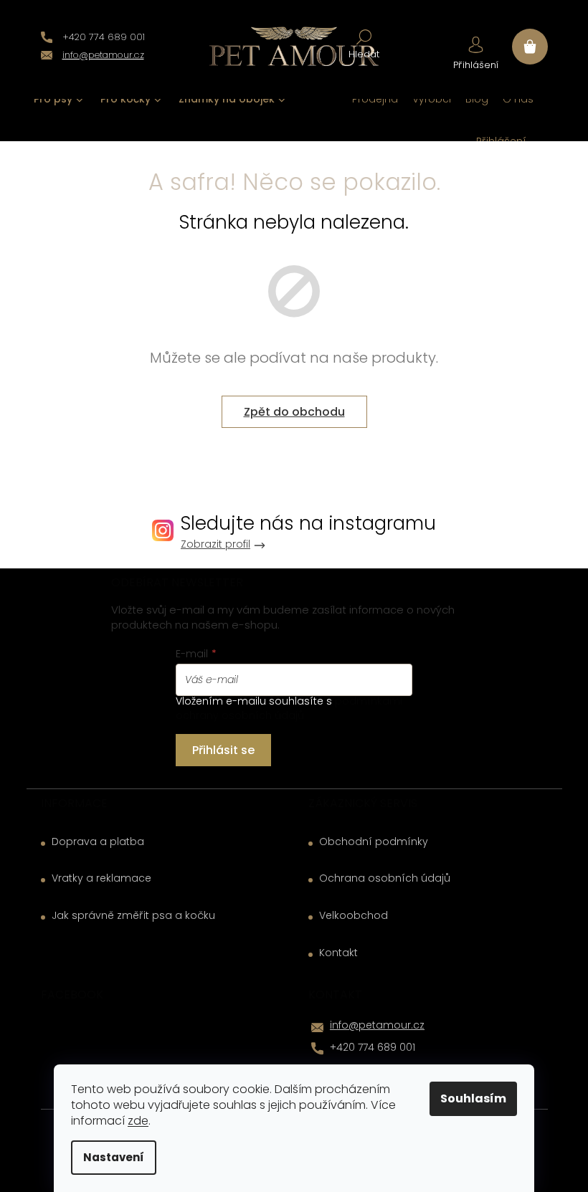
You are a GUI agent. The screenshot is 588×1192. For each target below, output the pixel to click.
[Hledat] (363, 43)
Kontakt (338, 953)
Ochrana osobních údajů (384, 878)
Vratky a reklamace (101, 878)
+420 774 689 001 (372, 1047)
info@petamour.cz (377, 1025)
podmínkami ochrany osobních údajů (289, 708)
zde (138, 1120)
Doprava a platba (98, 842)
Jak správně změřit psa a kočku (133, 916)
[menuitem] (58, 99)
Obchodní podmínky (373, 842)
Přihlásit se (223, 750)
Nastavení (113, 1157)
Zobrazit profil (215, 544)
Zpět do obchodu (294, 412)
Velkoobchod (353, 916)
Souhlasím (473, 1098)
